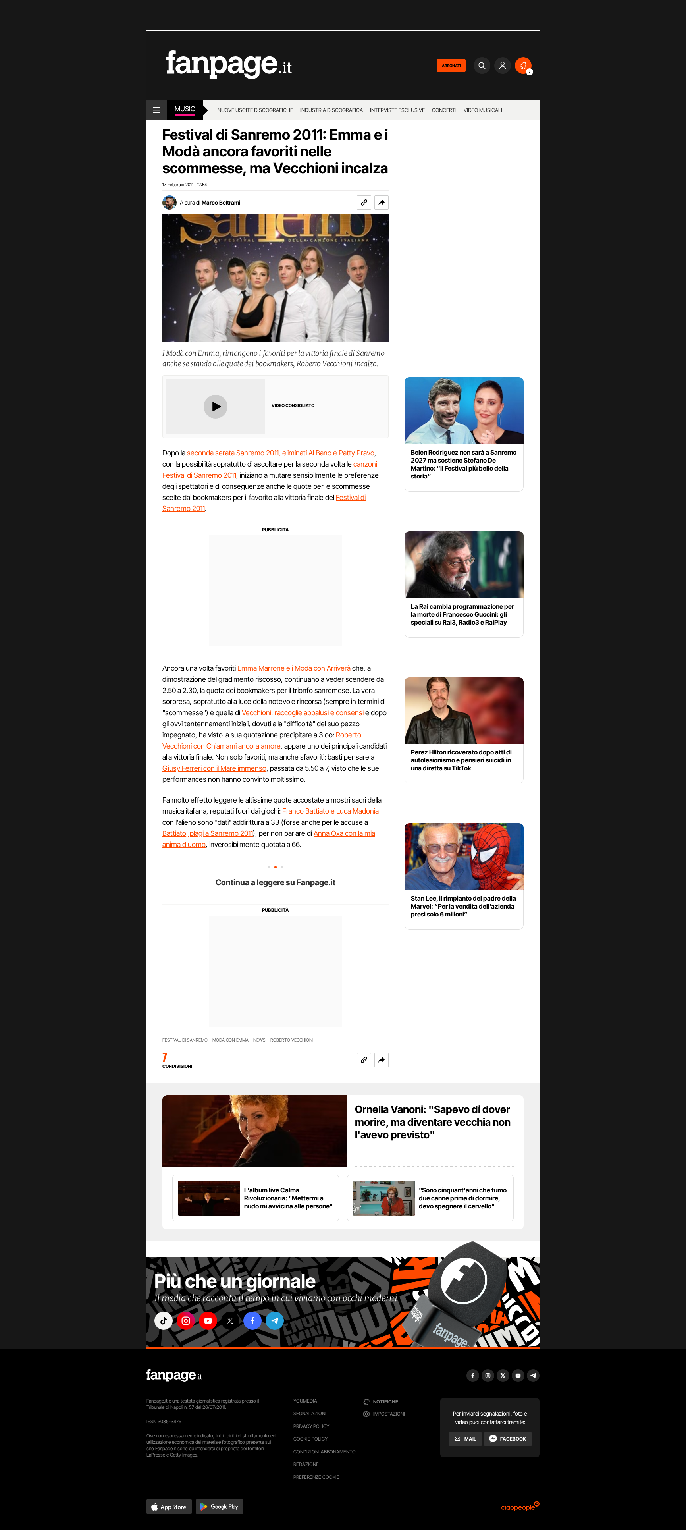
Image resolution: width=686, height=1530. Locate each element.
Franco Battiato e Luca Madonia (330, 811)
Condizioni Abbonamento (324, 1452)
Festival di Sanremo (185, 1040)
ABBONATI (451, 65)
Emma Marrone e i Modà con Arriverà (294, 668)
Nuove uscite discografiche (255, 110)
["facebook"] (252, 1321)
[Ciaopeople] (520, 1508)
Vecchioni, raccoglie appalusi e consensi (303, 712)
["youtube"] (208, 1321)
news (259, 1040)
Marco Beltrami (221, 202)
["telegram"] (275, 1321)
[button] (381, 202)
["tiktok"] (163, 1321)
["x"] (230, 1321)
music (185, 109)
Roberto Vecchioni (291, 1040)
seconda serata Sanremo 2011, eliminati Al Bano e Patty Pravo (280, 453)
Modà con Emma (230, 1040)
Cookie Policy (310, 1439)
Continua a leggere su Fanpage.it (275, 882)
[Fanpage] (174, 1375)
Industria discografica (331, 110)
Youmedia (305, 1401)
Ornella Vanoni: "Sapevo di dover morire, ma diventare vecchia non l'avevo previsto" (433, 1122)
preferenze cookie (316, 1477)
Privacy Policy (311, 1426)
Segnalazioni (309, 1413)
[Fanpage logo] (219, 65)
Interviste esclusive (397, 110)
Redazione (306, 1464)
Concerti (444, 110)
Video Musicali (483, 110)
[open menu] (156, 110)
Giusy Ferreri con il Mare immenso (214, 768)
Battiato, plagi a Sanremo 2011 (207, 833)
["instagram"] (186, 1321)
